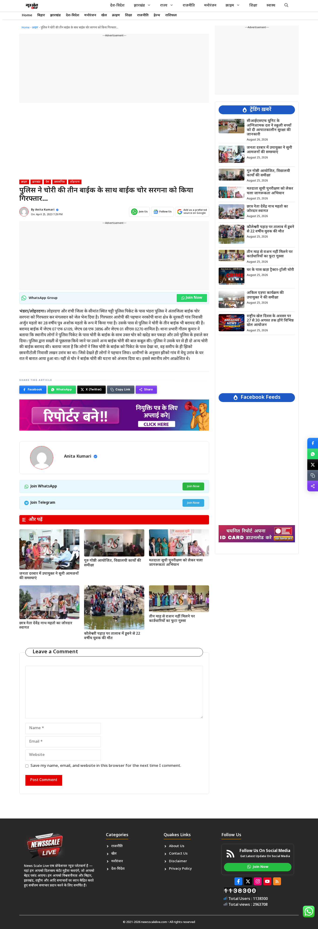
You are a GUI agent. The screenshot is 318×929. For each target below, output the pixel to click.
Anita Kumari (44, 210)
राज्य (163, 5)
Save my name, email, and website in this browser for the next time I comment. (105, 765)
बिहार (41, 15)
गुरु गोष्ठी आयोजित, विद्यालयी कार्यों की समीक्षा (112, 563)
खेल (104, 15)
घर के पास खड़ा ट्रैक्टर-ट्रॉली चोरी (270, 269)
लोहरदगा (75, 182)
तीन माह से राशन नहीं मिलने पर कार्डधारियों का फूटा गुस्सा (172, 619)
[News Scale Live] (32, 6)
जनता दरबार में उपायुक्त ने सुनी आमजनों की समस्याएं (49, 576)
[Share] (312, 486)
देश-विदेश (117, 5)
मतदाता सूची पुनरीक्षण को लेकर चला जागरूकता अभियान (176, 562)
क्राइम (230, 5)
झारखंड (139, 5)
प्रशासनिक (59, 182)
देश (47, 182)
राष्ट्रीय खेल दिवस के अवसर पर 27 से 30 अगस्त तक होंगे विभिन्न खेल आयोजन (270, 321)
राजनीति (189, 5)
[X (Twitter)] (312, 464)
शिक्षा (253, 5)
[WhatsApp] (312, 454)
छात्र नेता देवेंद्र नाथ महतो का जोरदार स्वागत (45, 625)
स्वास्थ (271, 5)
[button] (286, 6)
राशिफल (171, 15)
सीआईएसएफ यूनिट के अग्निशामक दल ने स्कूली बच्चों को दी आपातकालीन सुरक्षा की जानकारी (269, 128)
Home (27, 15)
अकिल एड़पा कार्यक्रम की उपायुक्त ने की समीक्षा (265, 295)
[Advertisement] (114, 70)
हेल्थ (157, 15)
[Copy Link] (312, 475)
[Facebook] (312, 443)
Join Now (194, 297)
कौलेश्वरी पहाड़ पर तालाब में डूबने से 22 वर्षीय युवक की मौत (112, 636)
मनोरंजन (210, 5)
